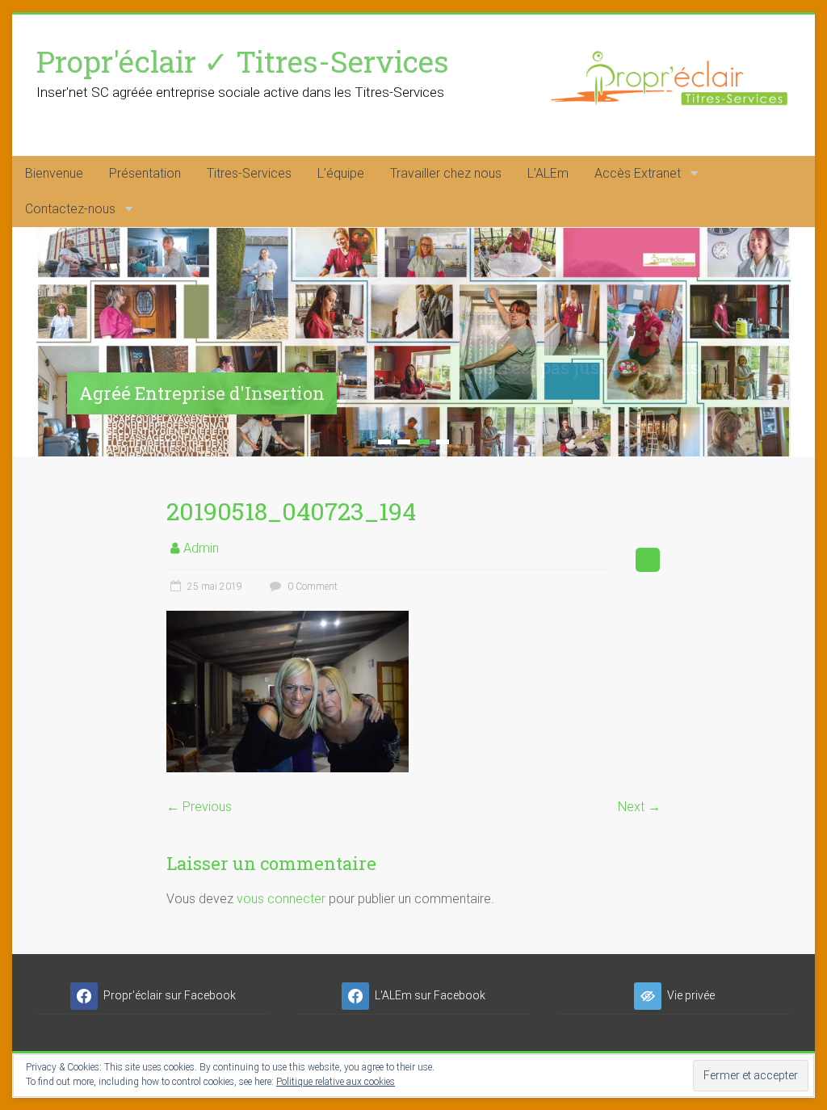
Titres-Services (249, 173)
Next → (639, 806)
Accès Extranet (637, 173)
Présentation (145, 173)
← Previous (199, 806)
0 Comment (311, 586)
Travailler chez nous (446, 173)
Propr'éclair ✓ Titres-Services (242, 61)
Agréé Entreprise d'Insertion (202, 393)
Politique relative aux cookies (335, 1081)
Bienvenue (54, 173)
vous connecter (281, 898)
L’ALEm (548, 173)
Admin (201, 548)
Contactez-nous (70, 209)
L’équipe (340, 173)
